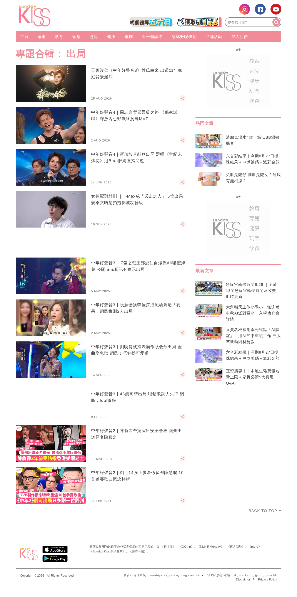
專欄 (129, 37)
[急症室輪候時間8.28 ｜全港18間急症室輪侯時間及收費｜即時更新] (208, 288)
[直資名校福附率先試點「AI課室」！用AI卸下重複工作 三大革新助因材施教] (208, 334)
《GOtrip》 (186, 546)
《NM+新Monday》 (210, 546)
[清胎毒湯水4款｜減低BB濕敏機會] (208, 141)
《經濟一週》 (138, 551)
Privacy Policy (267, 579)
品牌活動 (214, 37)
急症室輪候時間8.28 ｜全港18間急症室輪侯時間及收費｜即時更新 (253, 290)
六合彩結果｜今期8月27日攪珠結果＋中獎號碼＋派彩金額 (253, 159)
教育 (59, 37)
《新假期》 (168, 546)
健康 (111, 37)
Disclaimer (243, 579)
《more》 (254, 546)
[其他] (182, 100)
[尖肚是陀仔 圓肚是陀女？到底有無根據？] (208, 179)
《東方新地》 (236, 546)
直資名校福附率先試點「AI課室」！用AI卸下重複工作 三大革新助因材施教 (253, 336)
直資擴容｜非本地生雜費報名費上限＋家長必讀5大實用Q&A (253, 377)
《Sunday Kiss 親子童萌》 (108, 551)
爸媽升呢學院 (184, 37)
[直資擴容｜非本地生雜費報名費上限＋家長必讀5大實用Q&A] (208, 375)
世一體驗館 (152, 37)
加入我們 (239, 37)
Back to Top (263, 511)
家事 (42, 37)
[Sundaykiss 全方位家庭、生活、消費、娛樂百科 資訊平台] (55, 16)
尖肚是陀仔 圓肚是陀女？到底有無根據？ (253, 178)
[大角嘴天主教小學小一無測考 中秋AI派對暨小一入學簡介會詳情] (208, 311)
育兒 (94, 37)
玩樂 (76, 37)
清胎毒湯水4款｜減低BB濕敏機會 (252, 140)
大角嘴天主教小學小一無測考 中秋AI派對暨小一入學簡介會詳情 (253, 313)
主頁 (24, 37)
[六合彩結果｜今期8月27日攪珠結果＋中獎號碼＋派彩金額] (208, 160)
